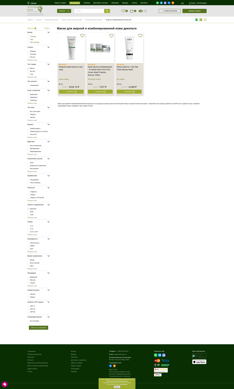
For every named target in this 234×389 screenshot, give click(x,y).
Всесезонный (34, 263)
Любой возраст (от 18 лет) (39, 131)
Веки (31, 211)
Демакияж (33, 277)
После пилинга (35, 182)
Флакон (32, 297)
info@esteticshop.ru (120, 354)
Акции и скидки (76, 366)
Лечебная (33, 100)
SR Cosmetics (34, 42)
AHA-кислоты (34, 243)
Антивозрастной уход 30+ (94, 20)
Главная (30, 20)
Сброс (47, 28)
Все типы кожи (35, 111)
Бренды (73, 354)
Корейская (33, 97)
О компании (31, 351)
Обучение (74, 357)
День (32, 266)
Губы (32, 214)
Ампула (32, 294)
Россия (32, 57)
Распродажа (75, 368)
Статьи (29, 371)
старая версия (145, 10)
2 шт (31, 229)
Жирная (33, 114)
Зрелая (32, 117)
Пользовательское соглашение (119, 376)
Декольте (33, 209)
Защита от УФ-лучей (37, 197)
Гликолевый (34, 85)
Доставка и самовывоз (78, 360)
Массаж (32, 280)
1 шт (31, 226)
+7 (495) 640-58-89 (170, 11)
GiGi (31, 39)
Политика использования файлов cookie (117, 381)
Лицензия (30, 357)
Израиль (33, 51)
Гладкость (33, 191)
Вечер (32, 260)
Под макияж (34, 180)
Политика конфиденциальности (120, 374)
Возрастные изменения (38, 165)
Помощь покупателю (34, 354)
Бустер (32, 71)
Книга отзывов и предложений (37, 366)
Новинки (74, 371)
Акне (31, 162)
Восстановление (35, 145)
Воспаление (34, 168)
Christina (33, 36)
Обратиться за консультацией (37, 363)
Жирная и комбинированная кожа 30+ (119, 20)
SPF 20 (32, 309)
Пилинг (32, 283)
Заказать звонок (195, 11)
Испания (33, 54)
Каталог (39, 20)
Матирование (34, 148)
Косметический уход (51, 20)
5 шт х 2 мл (34, 231)
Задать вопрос (32, 368)
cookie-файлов (124, 384)
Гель (31, 74)
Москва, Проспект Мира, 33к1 (119, 359)
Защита (32, 194)
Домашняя (33, 94)
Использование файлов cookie (119, 372)
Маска (32, 68)
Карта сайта (113, 369)
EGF (31, 249)
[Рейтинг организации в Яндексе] (161, 370)
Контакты (30, 360)
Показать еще (32, 60)
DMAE (32, 246)
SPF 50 (32, 312)
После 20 (33, 134)
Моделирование (35, 151)
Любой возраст (35, 128)
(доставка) (41, 13)
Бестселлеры (34, 321)
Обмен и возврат (76, 363)
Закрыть (117, 387)
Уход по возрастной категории (72, 20)
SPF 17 (32, 306)
